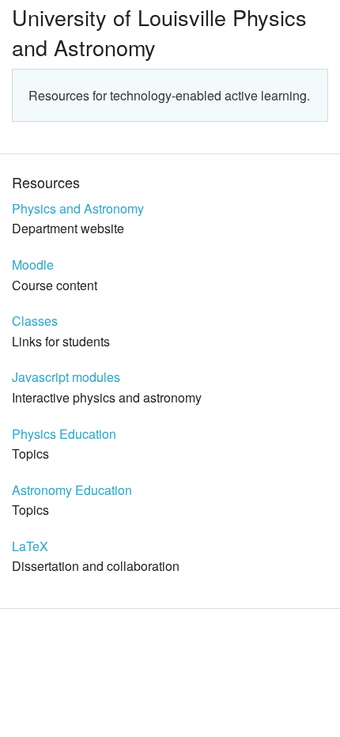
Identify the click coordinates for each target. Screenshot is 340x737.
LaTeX (30, 546)
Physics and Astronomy (78, 208)
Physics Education (64, 434)
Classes (35, 321)
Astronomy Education (72, 490)
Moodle (33, 264)
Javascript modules (66, 377)
